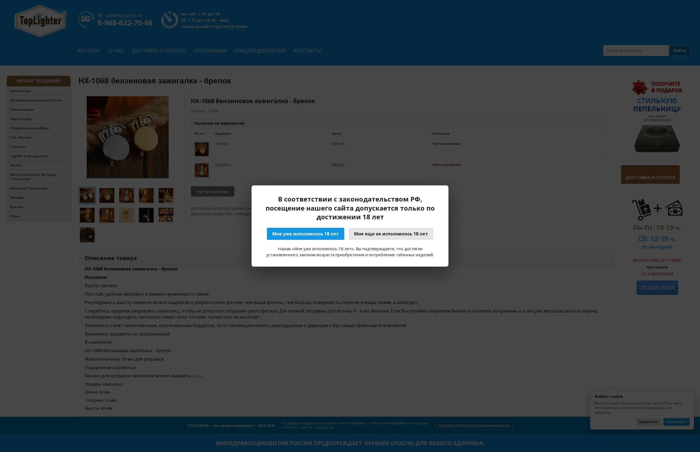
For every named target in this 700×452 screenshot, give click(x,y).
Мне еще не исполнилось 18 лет (391, 234)
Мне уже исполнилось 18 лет (305, 234)
